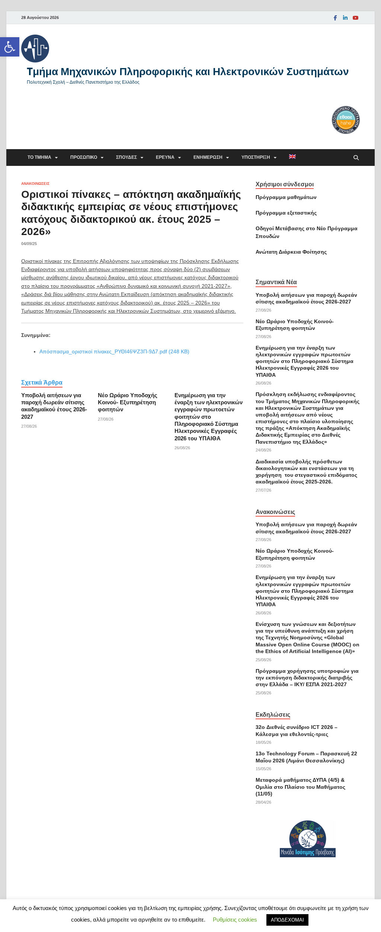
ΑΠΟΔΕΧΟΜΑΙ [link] (287, 920)
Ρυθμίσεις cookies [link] (235, 919)
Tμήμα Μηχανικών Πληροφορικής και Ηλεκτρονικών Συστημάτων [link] (188, 71)
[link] (9, 47)
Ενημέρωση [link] (207, 157)
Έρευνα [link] (165, 157)
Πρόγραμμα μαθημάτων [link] (286, 197)
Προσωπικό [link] (83, 157)
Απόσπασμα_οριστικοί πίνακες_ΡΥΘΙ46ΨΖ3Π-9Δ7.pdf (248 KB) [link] (114, 351)
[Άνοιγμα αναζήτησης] (356, 158)
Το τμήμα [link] (39, 157)
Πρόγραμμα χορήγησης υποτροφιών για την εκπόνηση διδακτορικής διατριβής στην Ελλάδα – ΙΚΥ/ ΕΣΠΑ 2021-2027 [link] (307, 677)
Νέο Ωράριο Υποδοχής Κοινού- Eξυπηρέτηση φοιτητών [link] (127, 402)
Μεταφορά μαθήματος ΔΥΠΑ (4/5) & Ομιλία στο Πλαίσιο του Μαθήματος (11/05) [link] (300, 786)
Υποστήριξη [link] (255, 157)
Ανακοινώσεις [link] (35, 183)
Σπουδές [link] (126, 157)
